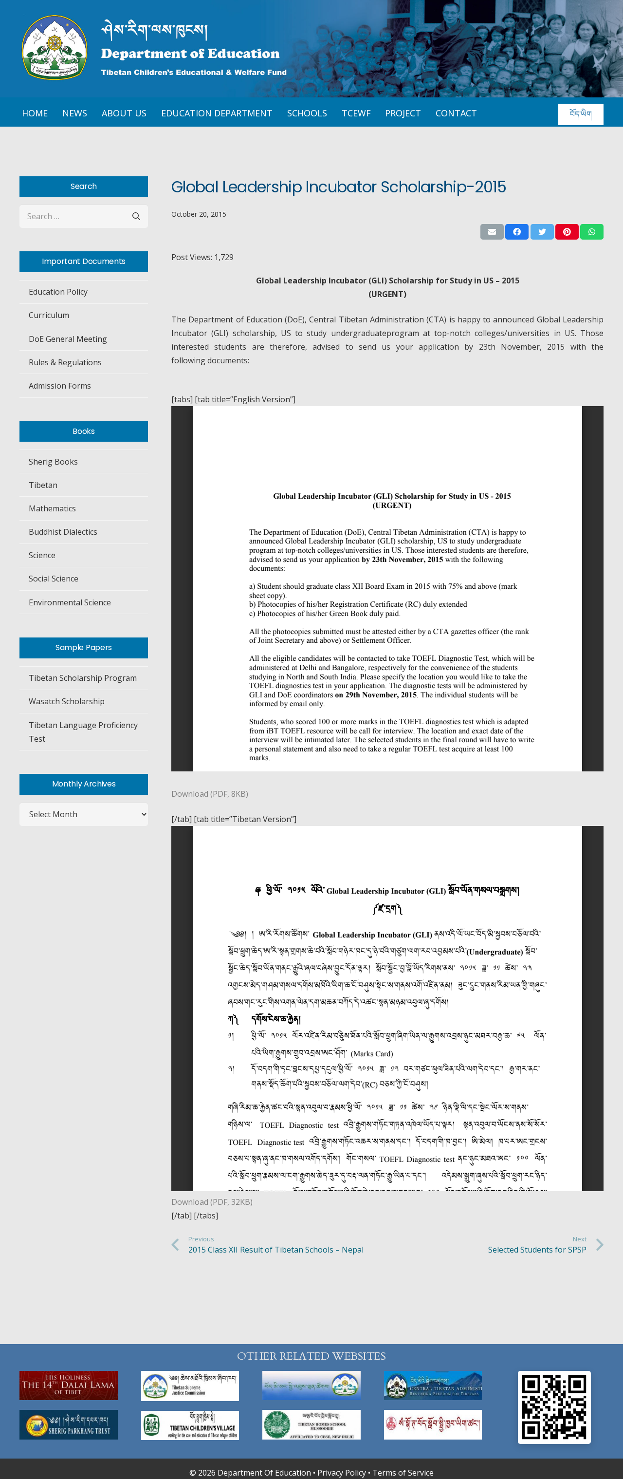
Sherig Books (53, 461)
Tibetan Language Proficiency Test (83, 732)
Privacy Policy (341, 1472)
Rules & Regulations (65, 362)
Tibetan (43, 485)
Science (42, 555)
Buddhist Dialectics (63, 531)
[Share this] (517, 232)
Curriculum (49, 315)
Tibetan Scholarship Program (83, 678)
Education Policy (58, 291)
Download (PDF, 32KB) (212, 1202)
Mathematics (52, 508)
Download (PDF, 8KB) (209, 793)
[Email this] (492, 232)
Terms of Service (403, 1472)
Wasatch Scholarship (67, 701)
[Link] (68, 1385)
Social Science (53, 578)
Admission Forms (60, 385)
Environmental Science (70, 602)
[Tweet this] (542, 232)
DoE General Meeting (68, 339)
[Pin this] (567, 232)
